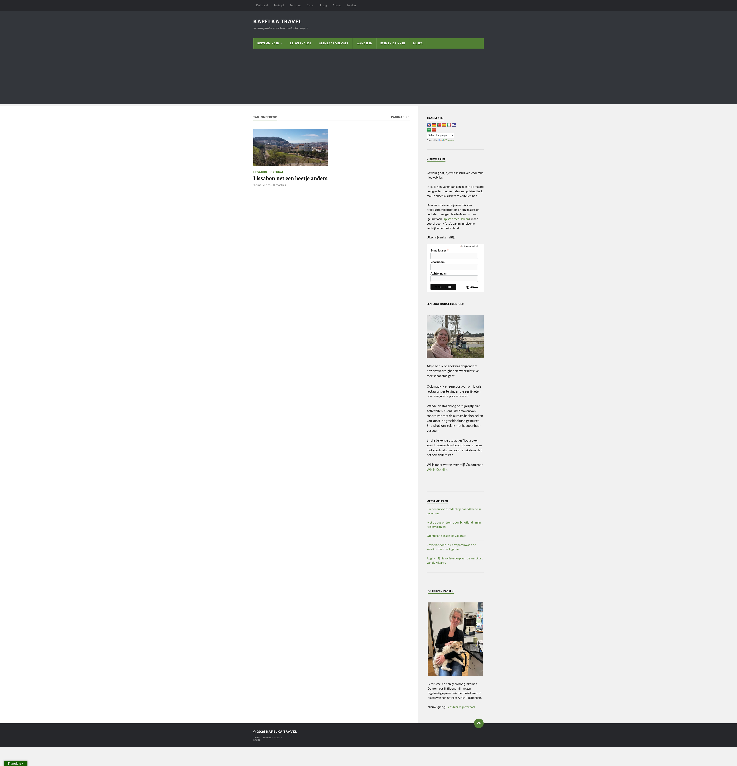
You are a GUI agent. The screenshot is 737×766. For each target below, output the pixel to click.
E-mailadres (439, 250)
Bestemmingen (268, 43)
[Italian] (449, 125)
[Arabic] (429, 130)
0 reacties (279, 185)
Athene (337, 5)
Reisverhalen (300, 43)
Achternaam (438, 273)
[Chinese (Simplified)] (434, 130)
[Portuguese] (439, 125)
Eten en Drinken (392, 43)
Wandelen (364, 43)
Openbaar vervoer (334, 43)
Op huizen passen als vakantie (446, 535)
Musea (418, 43)
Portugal (279, 5)
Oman (310, 5)
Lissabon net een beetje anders (290, 178)
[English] (429, 125)
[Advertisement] (368, 77)
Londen (351, 5)
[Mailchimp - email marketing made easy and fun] (472, 290)
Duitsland (262, 5)
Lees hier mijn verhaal (461, 707)
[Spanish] (444, 125)
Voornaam (437, 261)
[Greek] (454, 125)
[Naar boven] (479, 723)
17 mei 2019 (261, 185)
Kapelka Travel (277, 21)
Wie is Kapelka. (437, 470)
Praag (323, 5)
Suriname (295, 5)
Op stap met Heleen (456, 219)
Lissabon (260, 172)
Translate (449, 140)
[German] (434, 125)
